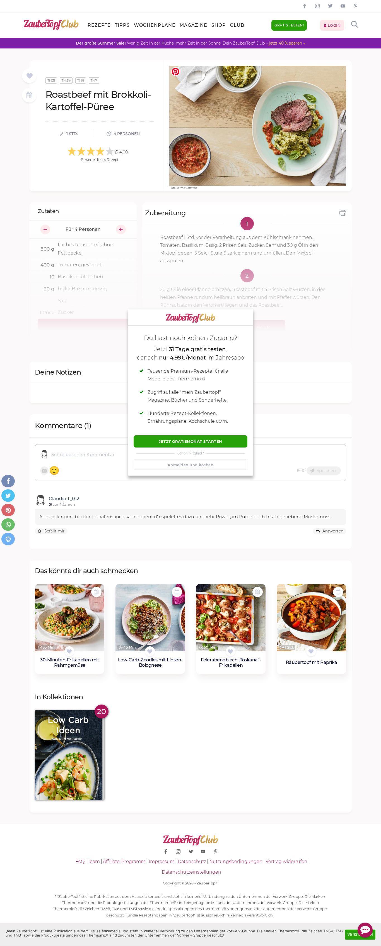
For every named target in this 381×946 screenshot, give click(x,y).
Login (333, 25)
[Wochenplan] (29, 96)
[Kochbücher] (29, 76)
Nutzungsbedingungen (235, 861)
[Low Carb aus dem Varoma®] (69, 755)
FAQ (80, 861)
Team (94, 861)
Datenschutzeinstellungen (191, 872)
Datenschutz (192, 861)
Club (237, 25)
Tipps (122, 25)
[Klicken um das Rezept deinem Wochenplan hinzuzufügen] (96, 592)
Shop (218, 25)
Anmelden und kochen (191, 465)
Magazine (193, 25)
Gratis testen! (289, 25)
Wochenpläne (154, 25)
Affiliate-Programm (124, 861)
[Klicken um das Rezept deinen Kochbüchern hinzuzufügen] (69, 651)
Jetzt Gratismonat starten (190, 441)
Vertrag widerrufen (286, 861)
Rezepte (99, 25)
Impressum (162, 861)
